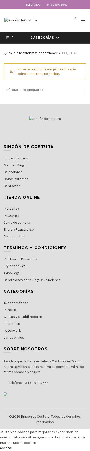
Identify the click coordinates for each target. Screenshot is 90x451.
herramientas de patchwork (38, 53)
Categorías (42, 37)
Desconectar (14, 236)
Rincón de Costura (35, 416)
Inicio (11, 53)
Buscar (81, 89)
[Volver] (10, 37)
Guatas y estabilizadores (23, 317)
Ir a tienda (11, 209)
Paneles (10, 310)
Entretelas (12, 324)
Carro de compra (17, 222)
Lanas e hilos (14, 338)
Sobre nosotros (16, 158)
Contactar (12, 186)
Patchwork (12, 331)
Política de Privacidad (20, 259)
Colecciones (13, 172)
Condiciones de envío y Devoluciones (32, 280)
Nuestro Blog (14, 165)
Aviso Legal (12, 273)
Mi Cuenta (11, 216)
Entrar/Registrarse (19, 229)
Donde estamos (16, 179)
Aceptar (6, 448)
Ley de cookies (15, 266)
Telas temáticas (16, 303)
